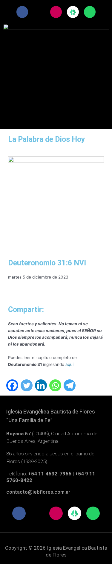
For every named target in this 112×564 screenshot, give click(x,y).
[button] (56, 57)
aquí (69, 364)
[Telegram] (69, 385)
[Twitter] (26, 385)
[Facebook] (12, 385)
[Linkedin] (40, 385)
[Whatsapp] (55, 385)
